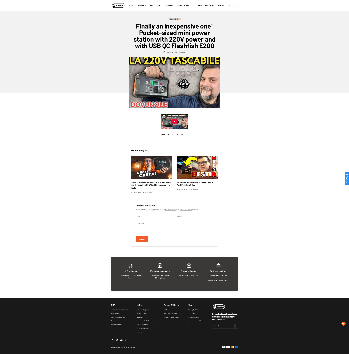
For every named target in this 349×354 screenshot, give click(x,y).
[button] (343, 324)
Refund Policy (193, 313)
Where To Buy (142, 313)
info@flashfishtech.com (218, 275)
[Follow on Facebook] (112, 340)
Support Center (155, 5)
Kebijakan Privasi (170, 209)
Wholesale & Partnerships (146, 321)
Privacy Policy (193, 310)
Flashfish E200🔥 (174, 19)
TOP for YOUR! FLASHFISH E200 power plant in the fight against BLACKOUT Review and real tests (151, 185)
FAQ (165, 310)
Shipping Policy (193, 317)
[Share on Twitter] (173, 134)
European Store (116, 324)
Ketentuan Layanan (186, 209)
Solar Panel (115, 313)
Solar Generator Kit (118, 317)
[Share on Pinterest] (177, 134)
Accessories (115, 321)
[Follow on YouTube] (121, 340)
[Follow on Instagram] (117, 340)
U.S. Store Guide (143, 324)
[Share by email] (182, 134)
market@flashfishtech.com (218, 280)
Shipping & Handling (171, 317)
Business (169, 5)
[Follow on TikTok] (126, 340)
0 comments (181, 52)
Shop (131, 5)
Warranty (140, 317)
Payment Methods (170, 313)
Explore (141, 5)
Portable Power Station (119, 310)
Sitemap (140, 332)
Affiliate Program (143, 310)
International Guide (143, 328)
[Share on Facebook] (168, 134)
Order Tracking (183, 5)
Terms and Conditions (195, 321)
